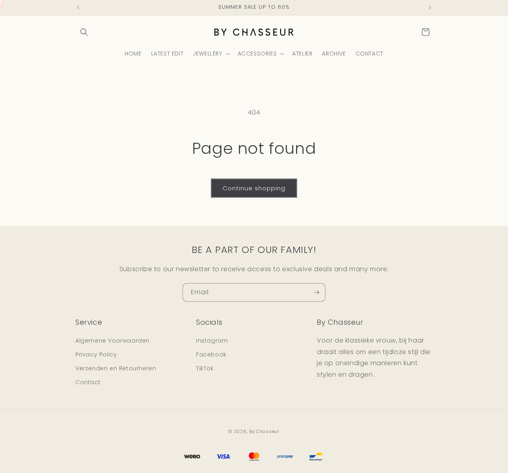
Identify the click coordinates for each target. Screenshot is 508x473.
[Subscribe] (316, 292)
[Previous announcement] (78, 7)
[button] (84, 32)
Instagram (212, 340)
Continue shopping (254, 188)
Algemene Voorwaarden (112, 340)
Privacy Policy (96, 354)
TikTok (205, 368)
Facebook (211, 354)
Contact (87, 382)
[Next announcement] (430, 7)
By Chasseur (264, 431)
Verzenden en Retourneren (115, 368)
